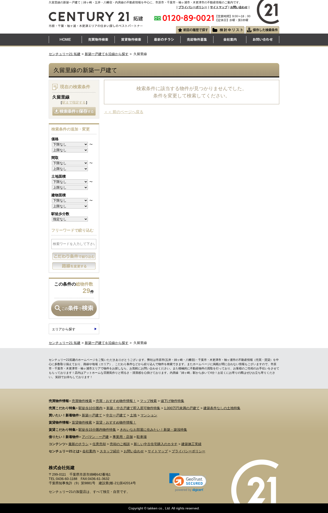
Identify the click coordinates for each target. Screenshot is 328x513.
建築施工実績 (191, 444)
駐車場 (142, 437)
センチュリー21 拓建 (64, 54)
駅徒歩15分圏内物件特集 (97, 429)
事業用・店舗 (123, 437)
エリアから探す (63, 329)
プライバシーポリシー (192, 7)
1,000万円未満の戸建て (182, 408)
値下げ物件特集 (172, 401)
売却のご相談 (120, 444)
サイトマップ (218, 7)
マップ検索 (148, 401)
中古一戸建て (116, 415)
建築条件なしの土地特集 (221, 408)
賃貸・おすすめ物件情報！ (116, 422)
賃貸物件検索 (82, 422)
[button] (188, 482)
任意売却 (99, 444)
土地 (133, 415)
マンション (148, 415)
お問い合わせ (239, 7)
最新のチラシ (78, 444)
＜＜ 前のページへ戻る (123, 112)
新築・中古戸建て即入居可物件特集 (133, 408)
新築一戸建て (92, 415)
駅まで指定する (74, 102)
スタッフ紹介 (110, 451)
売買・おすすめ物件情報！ (116, 401)
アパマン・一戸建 (95, 437)
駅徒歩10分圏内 (91, 408)
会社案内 (89, 451)
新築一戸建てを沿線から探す (106, 54)
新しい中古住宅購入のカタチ (155, 444)
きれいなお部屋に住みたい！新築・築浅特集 (153, 429)
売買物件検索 (82, 401)
